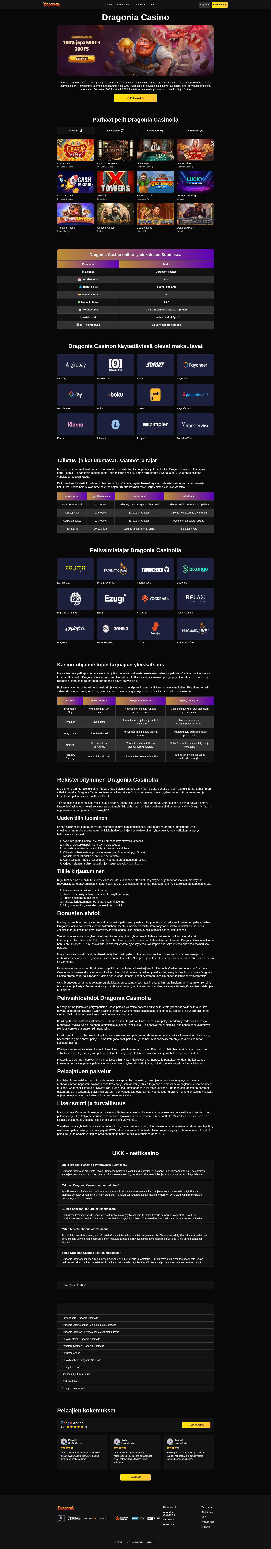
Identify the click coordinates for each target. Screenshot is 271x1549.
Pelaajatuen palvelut (73, 1367)
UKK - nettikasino (71, 1381)
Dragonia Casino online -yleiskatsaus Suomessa (89, 1325)
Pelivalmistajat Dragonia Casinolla (81, 1339)
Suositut (73, 130)
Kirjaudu (205, 1527)
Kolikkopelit (192, 130)
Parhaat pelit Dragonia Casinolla (80, 1318)
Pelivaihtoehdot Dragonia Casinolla (81, 1360)
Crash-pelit (153, 130)
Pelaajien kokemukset (74, 1388)
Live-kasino (113, 130)
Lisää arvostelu (196, 1425)
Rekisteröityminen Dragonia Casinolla (83, 1346)
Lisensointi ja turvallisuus (76, 1374)
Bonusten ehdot (71, 1353)
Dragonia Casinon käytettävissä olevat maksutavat (90, 1332)
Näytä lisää (135, 1477)
